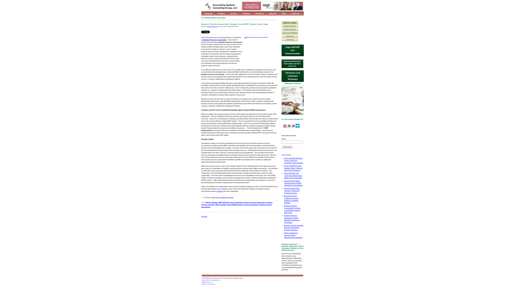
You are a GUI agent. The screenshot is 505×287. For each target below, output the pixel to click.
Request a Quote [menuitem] (290, 29)
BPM (220, 202)
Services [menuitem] (233, 13)
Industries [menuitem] (273, 13)
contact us (219, 191)
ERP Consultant (220, 205)
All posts (204, 216)
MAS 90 (208, 202)
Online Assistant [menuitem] (290, 26)
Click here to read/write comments (223, 197)
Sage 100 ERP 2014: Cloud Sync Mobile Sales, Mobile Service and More (293, 175)
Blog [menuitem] (284, 13)
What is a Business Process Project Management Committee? (293, 235)
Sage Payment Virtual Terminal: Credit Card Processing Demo (292, 191)
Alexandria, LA (215, 280)
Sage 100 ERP (232, 205)
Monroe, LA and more (208, 284)
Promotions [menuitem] (290, 36)
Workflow (214, 202)
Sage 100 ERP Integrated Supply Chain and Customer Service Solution (293, 160)
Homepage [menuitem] (208, 13)
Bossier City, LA (206, 280)
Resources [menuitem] (259, 13)
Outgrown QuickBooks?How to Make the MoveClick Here (292, 63)
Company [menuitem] (246, 13)
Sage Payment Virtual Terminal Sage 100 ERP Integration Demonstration (293, 183)
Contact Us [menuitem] (295, 13)
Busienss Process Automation (254, 202)
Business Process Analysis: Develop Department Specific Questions (294, 228)
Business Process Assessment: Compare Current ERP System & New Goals (234, 24)
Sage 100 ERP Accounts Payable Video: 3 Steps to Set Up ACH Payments (293, 168)
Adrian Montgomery (212, 26)
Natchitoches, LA (207, 282)
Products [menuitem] (221, 13)
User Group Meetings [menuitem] (289, 33)
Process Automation (236, 202)
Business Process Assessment (214, 40)
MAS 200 (226, 202)
